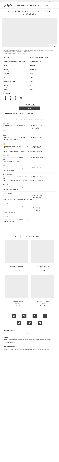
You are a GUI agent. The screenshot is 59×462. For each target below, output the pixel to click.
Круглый (32, 65)
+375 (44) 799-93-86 (23, 146)
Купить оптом (39, 339)
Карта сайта (35, 333)
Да (4, 77)
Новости (24, 333)
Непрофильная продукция (10, 349)
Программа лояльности (9, 342)
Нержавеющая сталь (35, 61)
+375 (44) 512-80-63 (23, 206)
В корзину (29, 108)
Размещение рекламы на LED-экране (41, 349)
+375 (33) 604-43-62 (23, 157)
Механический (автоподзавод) (38, 57)
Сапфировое (33, 69)
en (54, 1)
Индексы (6, 73)
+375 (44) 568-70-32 (23, 137)
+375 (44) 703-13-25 (23, 195)
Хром (5, 65)
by (52, 1)
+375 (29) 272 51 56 (23, 125)
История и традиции (9, 333)
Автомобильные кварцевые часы (24, 349)
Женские (6, 57)
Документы (29, 333)
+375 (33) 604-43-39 (23, 168)
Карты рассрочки (47, 339)
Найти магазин (17, 333)
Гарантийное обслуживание (28, 339)
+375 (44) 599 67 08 (23, 176)
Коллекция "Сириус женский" (14, 53)
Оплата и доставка (8, 339)
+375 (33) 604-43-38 (23, 219)
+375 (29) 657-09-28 (23, 187)
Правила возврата (17, 339)
